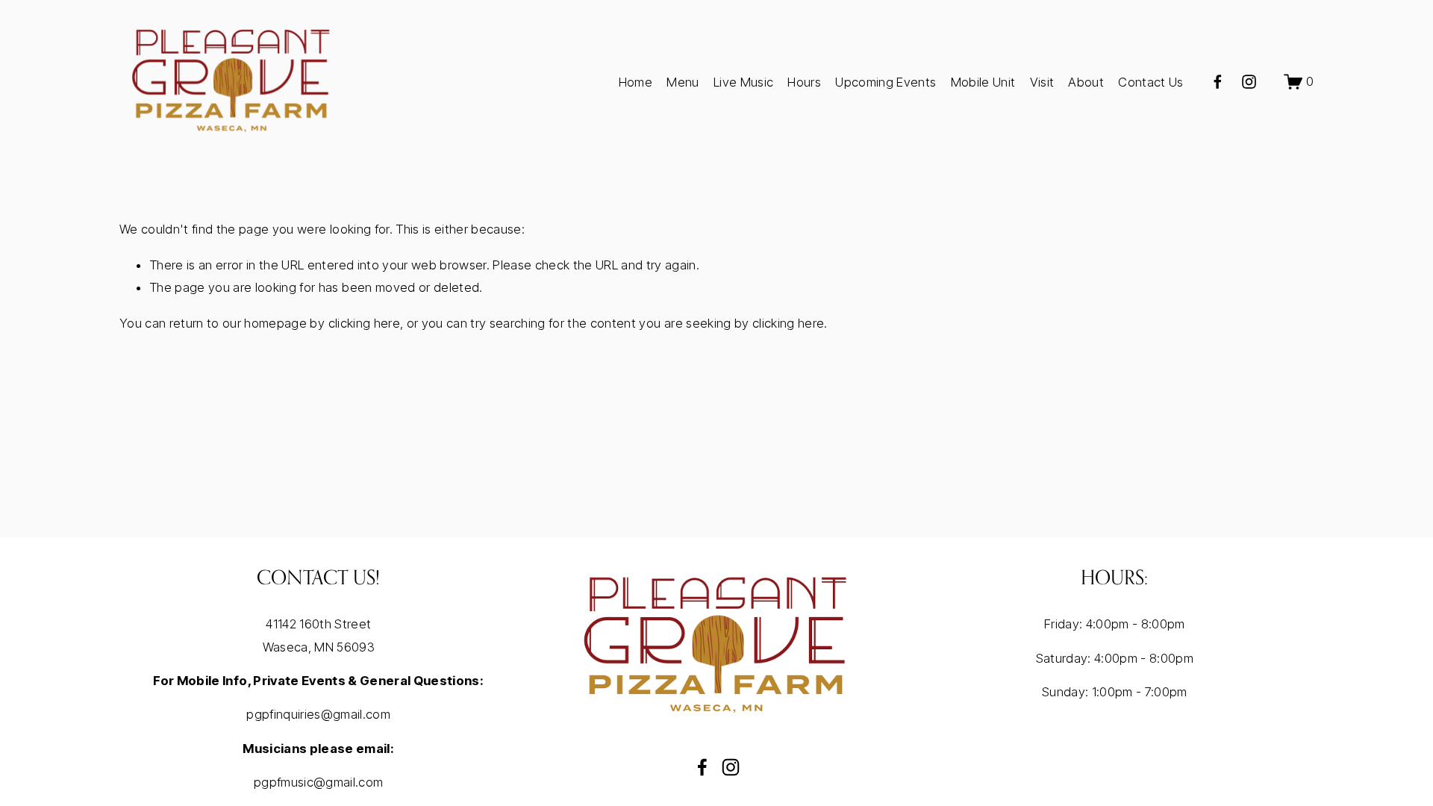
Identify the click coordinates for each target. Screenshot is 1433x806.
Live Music (743, 82)
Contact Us (1150, 82)
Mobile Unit (983, 82)
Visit (1042, 82)
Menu (682, 82)
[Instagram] (1249, 81)
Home (635, 82)
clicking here (364, 323)
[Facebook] (1217, 81)
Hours (804, 82)
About (1086, 82)
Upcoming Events (885, 82)
